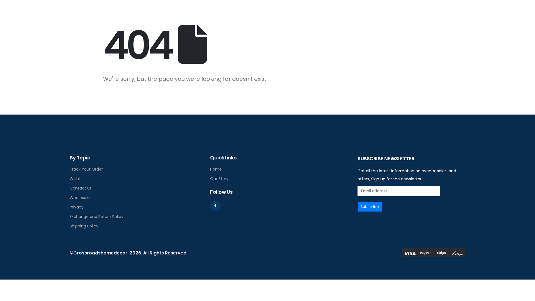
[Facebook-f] (215, 205)
